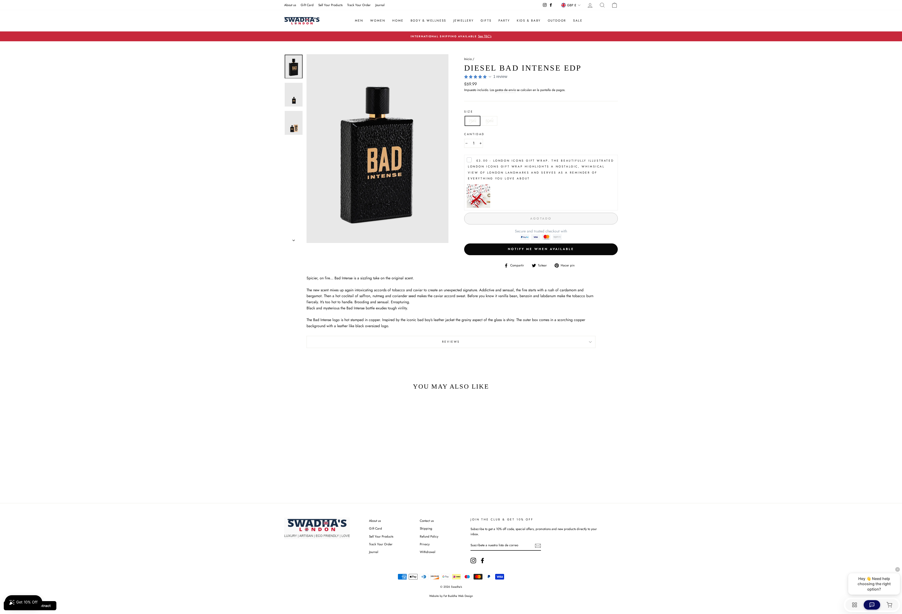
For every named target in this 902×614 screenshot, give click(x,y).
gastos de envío (505, 89)
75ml (472, 121)
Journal (380, 5)
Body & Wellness (428, 20)
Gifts (486, 20)
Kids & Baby (529, 20)
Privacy (425, 544)
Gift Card (307, 5)
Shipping (426, 528)
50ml (489, 121)
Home (397, 20)
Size (468, 112)
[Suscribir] (538, 545)
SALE (577, 20)
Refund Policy (429, 536)
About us (290, 5)
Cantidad (474, 134)
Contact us (427, 520)
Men (359, 20)
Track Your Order (359, 5)
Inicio (468, 59)
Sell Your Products (330, 5)
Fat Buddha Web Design (458, 596)
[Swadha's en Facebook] (482, 560)
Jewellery (463, 20)
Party (504, 20)
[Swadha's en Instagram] (473, 560)
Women (377, 20)
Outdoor (557, 20)
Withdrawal (427, 552)
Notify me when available (541, 249)
